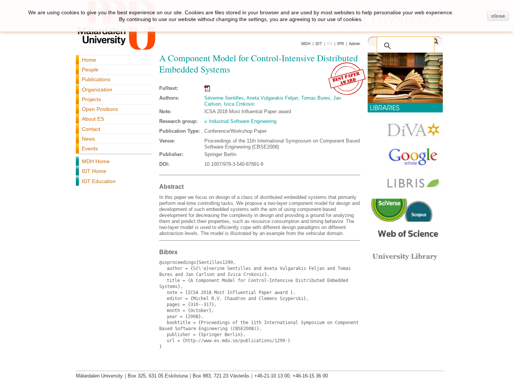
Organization (97, 89)
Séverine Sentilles (224, 98)
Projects (91, 99)
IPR (340, 43)
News (88, 139)
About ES (93, 119)
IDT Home (94, 171)
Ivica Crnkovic (239, 104)
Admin (354, 43)
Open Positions (100, 109)
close (498, 16)
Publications (96, 79)
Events (90, 149)
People (90, 70)
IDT (318, 43)
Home (89, 60)
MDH (306, 43)
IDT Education (99, 181)
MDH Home (96, 161)
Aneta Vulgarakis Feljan (272, 98)
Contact (91, 129)
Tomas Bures (315, 98)
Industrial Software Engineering (242, 121)
